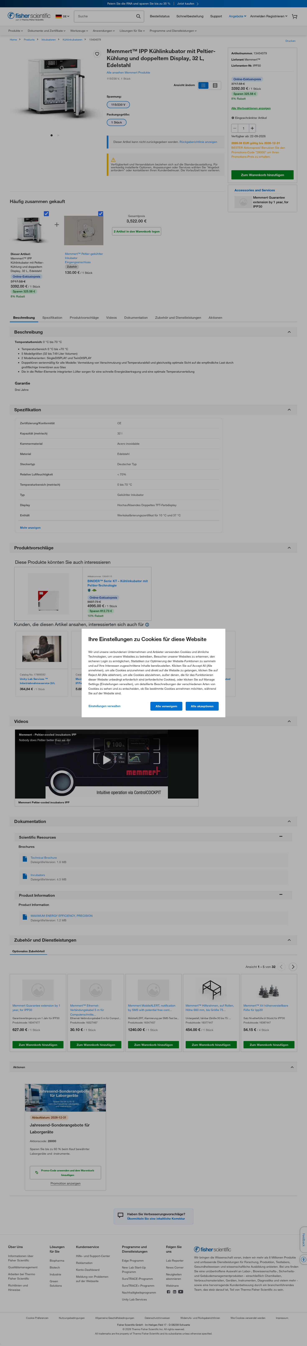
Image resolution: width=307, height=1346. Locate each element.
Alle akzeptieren (202, 706)
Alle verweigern (166, 706)
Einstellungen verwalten (105, 706)
